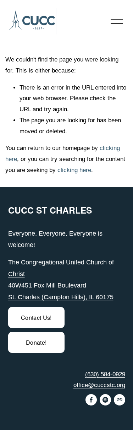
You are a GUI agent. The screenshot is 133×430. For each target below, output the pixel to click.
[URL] (119, 399)
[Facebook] (91, 399)
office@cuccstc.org (99, 385)
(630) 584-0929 (105, 374)
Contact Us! (36, 317)
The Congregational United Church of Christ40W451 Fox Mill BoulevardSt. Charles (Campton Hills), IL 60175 (61, 280)
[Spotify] (105, 399)
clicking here (74, 170)
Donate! (36, 342)
